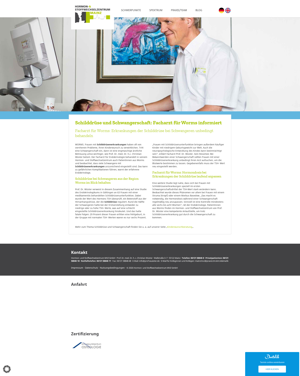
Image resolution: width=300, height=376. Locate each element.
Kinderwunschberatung (179, 226)
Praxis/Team (179, 10)
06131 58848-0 (197, 258)
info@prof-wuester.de (149, 260)
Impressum (77, 267)
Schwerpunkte (131, 10)
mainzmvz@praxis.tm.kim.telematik (211, 260)
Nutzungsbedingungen (112, 267)
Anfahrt (79, 284)
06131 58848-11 (104, 260)
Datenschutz (91, 267)
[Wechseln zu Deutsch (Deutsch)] (221, 10)
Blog (198, 10)
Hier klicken (272, 369)
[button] (7, 369)
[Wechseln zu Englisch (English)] (228, 10)
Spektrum (155, 10)
